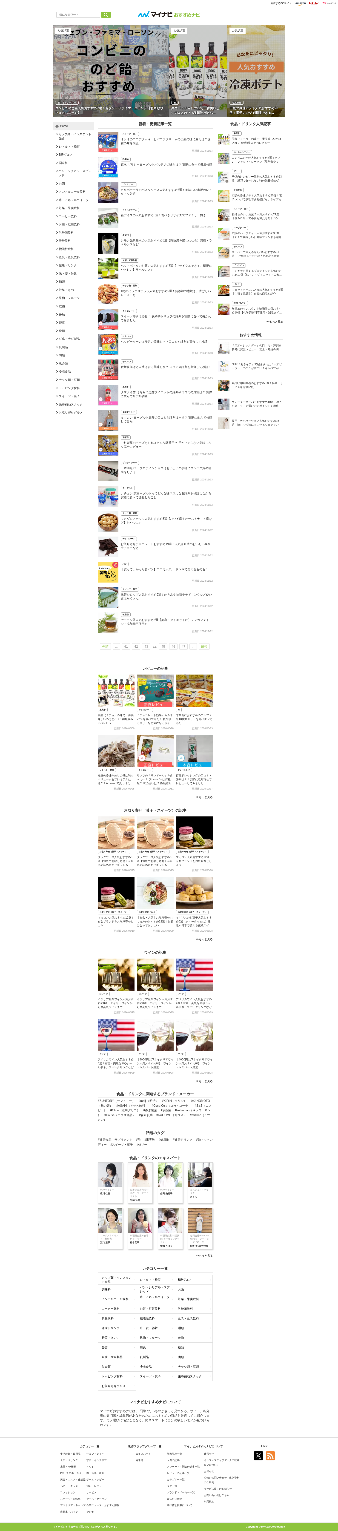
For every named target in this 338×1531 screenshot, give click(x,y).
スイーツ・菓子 (130, 134)
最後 (204, 646)
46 (173, 646)
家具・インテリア (96, 1460)
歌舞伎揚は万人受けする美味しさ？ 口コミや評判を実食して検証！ (166, 367)
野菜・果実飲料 (188, 1299)
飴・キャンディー (242, 152)
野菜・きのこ (111, 1337)
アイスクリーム (130, 210)
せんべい (127, 336)
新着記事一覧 (174, 1453)
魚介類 (106, 1366)
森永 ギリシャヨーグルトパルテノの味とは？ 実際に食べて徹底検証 (166, 164)
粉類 (181, 1347)
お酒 (181, 1289)
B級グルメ (185, 1279)
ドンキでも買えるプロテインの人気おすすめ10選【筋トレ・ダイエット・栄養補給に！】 (257, 273)
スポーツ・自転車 (70, 1498)
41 (126, 646)
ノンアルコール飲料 (115, 1299)
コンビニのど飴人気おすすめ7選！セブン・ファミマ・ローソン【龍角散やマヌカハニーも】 (256, 160)
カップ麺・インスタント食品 (117, 1280)
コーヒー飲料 (111, 1308)
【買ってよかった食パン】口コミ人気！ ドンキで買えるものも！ (164, 569)
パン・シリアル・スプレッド (155, 1289)
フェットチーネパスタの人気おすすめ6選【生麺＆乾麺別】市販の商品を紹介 (257, 291)
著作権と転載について (179, 1505)
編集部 (139, 1460)
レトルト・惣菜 (107, 770)
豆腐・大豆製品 (112, 1357)
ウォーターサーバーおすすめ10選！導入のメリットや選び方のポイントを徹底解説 (257, 404)
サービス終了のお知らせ (218, 1488)
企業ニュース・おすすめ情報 (102, 1505)
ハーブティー (240, 228)
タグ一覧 (172, 1486)
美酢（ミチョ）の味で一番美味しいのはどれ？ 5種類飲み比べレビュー (116, 719)
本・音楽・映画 (95, 1473)
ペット (90, 1466)
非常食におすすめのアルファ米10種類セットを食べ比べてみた (194, 719)
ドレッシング (184, 770)
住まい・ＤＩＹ (95, 1453)
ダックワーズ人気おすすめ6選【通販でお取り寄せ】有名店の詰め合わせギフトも (116, 861)
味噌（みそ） (240, 303)
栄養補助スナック (190, 1376)
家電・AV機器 (68, 1466)
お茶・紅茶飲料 (130, 260)
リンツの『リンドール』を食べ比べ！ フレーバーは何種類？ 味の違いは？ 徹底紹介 (155, 779)
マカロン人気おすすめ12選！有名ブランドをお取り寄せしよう (194, 861)
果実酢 (126, 387)
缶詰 (105, 1347)
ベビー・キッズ (69, 1486)
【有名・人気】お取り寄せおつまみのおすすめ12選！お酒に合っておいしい (155, 921)
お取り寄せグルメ (147, 912)
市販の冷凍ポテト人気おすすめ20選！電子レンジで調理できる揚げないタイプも (257, 197)
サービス (91, 1492)
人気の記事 (173, 1460)
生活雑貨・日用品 (70, 1453)
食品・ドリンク (69, 1460)
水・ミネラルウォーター (155, 1299)
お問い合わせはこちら (216, 1495)
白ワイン (104, 994)
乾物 (181, 1337)
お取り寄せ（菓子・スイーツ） (114, 851)
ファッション (67, 1492)
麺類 (181, 1328)
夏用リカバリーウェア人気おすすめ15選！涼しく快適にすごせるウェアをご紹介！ (256, 423)
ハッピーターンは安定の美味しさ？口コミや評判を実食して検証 (164, 341)
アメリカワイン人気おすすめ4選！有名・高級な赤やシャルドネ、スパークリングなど (194, 1003)
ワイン (181, 994)
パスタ (237, 284)
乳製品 (126, 159)
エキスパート (143, 1453)
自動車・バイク (69, 1511)
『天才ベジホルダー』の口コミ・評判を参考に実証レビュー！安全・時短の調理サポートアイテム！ (256, 348)
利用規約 (209, 1501)
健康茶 (126, 614)
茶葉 (143, 1347)
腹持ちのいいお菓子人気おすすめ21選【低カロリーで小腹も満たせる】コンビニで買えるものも (256, 217)
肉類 (181, 1357)
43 (146, 646)
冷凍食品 (146, 1366)
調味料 (106, 1289)
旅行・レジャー (95, 1486)
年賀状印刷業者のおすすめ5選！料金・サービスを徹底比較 (257, 385)
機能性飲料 (147, 1318)
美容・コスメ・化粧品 (73, 1479)
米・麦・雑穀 (149, 1328)
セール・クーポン (96, 1498)
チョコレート (129, 311)
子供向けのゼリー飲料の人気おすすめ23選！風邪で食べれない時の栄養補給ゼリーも (257, 179)
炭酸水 (126, 235)
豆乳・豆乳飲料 (188, 1318)
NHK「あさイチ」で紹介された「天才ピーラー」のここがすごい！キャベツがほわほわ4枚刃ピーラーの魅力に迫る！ (257, 367)
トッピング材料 (112, 1376)
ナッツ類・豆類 (130, 285)
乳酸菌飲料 (185, 1308)
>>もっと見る (204, 797)
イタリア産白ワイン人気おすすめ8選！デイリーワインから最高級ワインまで (116, 1003)
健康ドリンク (129, 412)
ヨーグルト (128, 488)
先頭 (105, 646)
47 (183, 646)
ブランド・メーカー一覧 (181, 1492)
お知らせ (209, 1471)
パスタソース (129, 184)
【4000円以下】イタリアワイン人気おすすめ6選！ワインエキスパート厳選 (155, 1063)
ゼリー (237, 171)
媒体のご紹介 (174, 1498)
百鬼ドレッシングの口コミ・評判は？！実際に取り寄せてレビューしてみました (194, 779)
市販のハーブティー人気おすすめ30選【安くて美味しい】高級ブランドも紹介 (256, 235)
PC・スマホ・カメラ (72, 1473)
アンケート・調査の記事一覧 (183, 1466)
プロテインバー (130, 463)
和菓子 (126, 437)
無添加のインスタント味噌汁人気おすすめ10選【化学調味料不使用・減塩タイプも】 (257, 311)
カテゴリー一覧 (176, 1479)
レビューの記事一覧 (178, 1473)
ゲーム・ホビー (95, 1479)
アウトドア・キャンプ (73, 1505)
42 (136, 646)
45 (163, 646)
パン (125, 564)
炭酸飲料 (108, 1318)
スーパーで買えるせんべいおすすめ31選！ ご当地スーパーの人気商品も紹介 (255, 254)
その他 (90, 1511)
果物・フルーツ (150, 1337)
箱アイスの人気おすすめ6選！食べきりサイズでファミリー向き (163, 215)
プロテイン (239, 265)
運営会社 (209, 1453)
